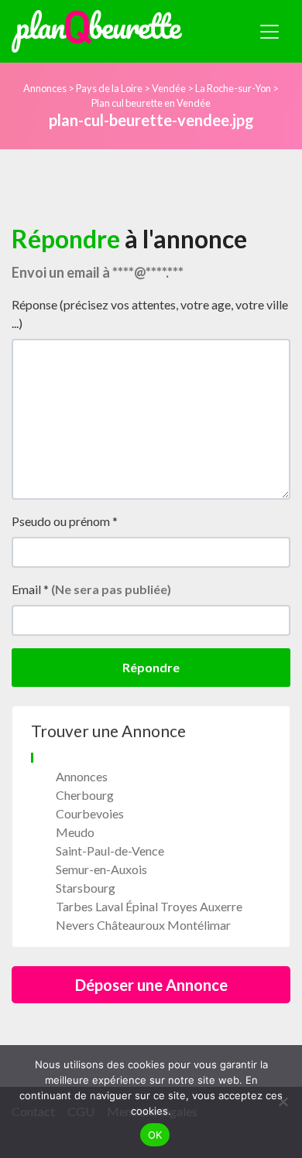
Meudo (75, 832)
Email (91, 589)
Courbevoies (90, 813)
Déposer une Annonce (151, 984)
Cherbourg (85, 794)
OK (155, 1135)
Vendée (169, 88)
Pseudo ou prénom (65, 521)
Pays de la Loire (109, 88)
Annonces (45, 88)
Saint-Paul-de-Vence (110, 850)
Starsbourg (85, 887)
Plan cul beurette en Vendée (151, 103)
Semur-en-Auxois (101, 869)
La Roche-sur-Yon (233, 88)
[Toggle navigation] (269, 31)
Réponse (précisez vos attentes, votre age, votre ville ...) (150, 313)
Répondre (151, 667)
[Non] (282, 1101)
